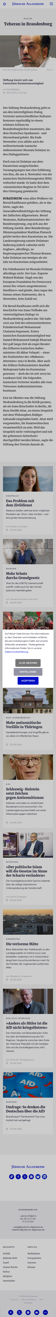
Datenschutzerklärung (16, 652)
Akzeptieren (28, 680)
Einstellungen (28, 671)
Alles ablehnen (28, 663)
